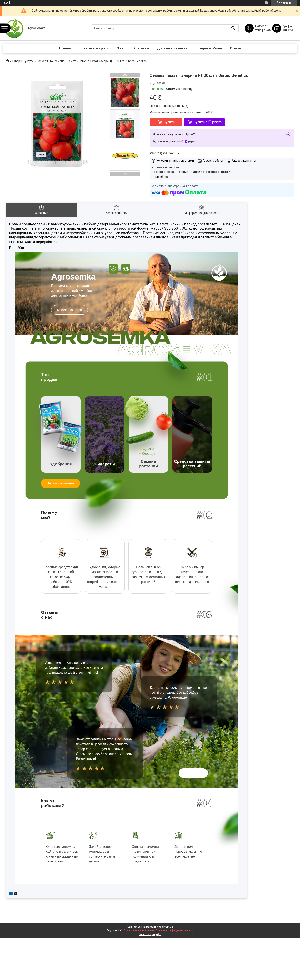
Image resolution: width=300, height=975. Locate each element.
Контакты (141, 48)
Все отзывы (193, 773)
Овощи (148, 453)
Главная (65, 48)
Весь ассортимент (60, 483)
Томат (71, 61)
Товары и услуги (93, 48)
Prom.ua (168, 926)
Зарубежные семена (50, 61)
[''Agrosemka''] (14, 28)
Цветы (148, 448)
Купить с (200, 122)
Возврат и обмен (208, 48)
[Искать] (233, 28)
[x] (15, 894)
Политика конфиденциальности (174, 930)
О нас (121, 48)
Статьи (235, 48)
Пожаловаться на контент (139, 930)
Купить (169, 122)
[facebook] (11, 894)
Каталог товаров (69, 310)
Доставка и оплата (172, 48)
